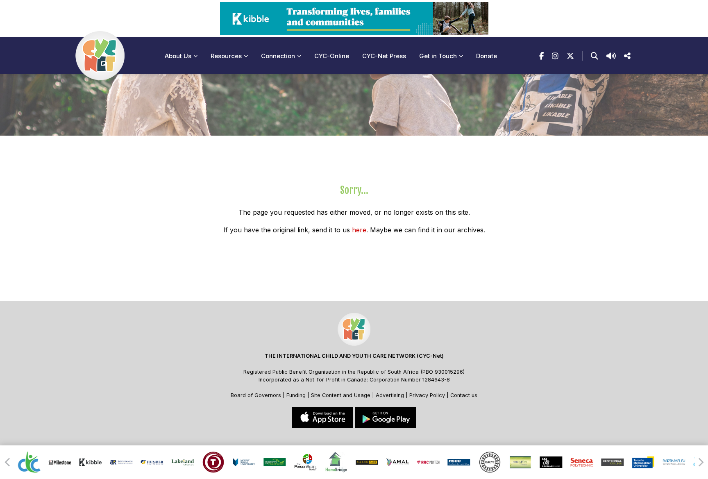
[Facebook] (541, 56)
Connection (278, 56)
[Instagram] (555, 56)
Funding (296, 395)
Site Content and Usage (340, 395)
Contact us (463, 395)
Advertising (391, 395)
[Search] (594, 56)
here (359, 230)
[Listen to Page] (611, 56)
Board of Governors (256, 395)
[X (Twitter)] (570, 56)
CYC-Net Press (384, 56)
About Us (178, 56)
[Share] (627, 56)
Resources (226, 56)
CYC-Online (331, 56)
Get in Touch (438, 56)
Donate (486, 56)
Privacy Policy (427, 395)
